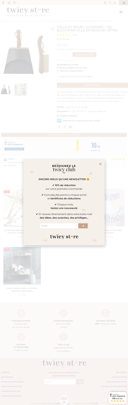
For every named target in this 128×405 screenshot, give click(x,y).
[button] (100, 164)
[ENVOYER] (83, 225)
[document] (64, 202)
